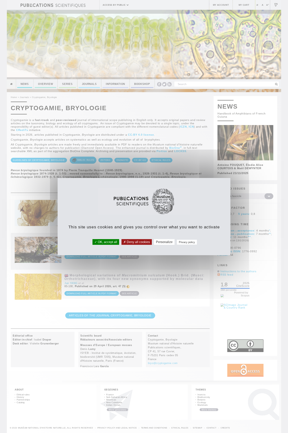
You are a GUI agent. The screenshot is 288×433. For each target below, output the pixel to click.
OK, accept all (107, 241)
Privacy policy (187, 242)
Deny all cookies (138, 241)
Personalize (164, 241)
